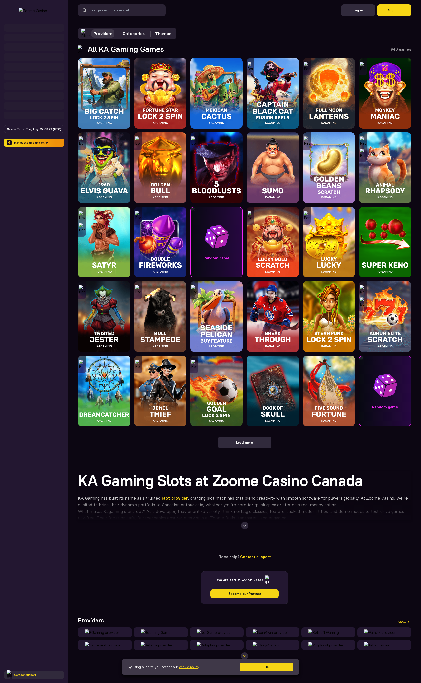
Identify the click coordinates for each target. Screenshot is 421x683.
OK (266, 667)
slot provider (175, 498)
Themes (163, 33)
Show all (404, 622)
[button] (216, 242)
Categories (134, 33)
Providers (102, 33)
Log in (358, 10)
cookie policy (189, 667)
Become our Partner (244, 593)
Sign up (394, 10)
